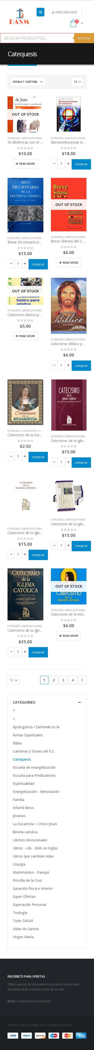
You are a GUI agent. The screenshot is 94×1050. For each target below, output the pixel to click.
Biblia (17, 743)
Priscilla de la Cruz (27, 880)
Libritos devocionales (30, 840)
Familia (18, 799)
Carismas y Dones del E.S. (34, 751)
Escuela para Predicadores (34, 775)
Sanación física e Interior (33, 888)
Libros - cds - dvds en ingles (35, 848)
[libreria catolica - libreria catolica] (20, 17)
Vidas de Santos (26, 928)
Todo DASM (23, 920)
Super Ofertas (24, 896)
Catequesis (14, 138)
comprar (81, 164)
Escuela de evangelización (34, 767)
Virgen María (23, 936)
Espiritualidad (23, 783)
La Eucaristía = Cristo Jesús (37, 430)
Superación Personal (29, 904)
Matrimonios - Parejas (31, 872)
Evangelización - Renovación (36, 791)
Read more (27, 163)
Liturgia (19, 864)
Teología (20, 912)
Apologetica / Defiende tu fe (36, 727)
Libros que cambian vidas (36, 138)
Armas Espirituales (28, 735)
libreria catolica (25, 832)
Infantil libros (23, 807)
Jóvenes (19, 815)
